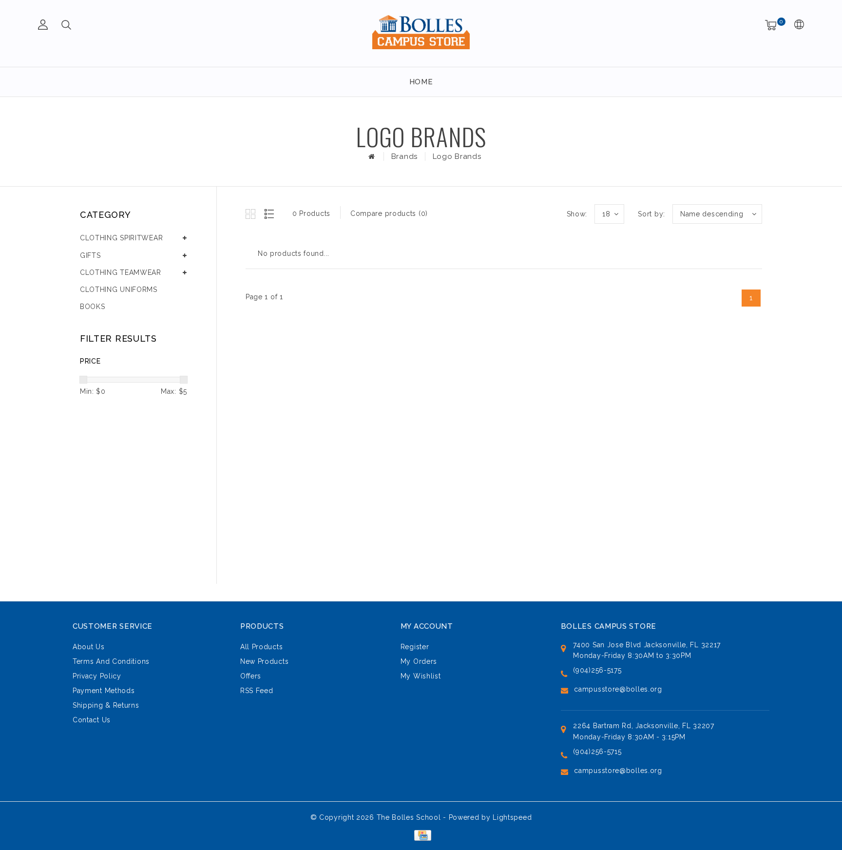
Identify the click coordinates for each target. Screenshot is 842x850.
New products (264, 661)
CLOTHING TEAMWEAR (120, 272)
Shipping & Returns (106, 705)
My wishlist (421, 676)
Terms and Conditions (111, 661)
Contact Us (92, 720)
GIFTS (90, 255)
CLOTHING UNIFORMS (118, 289)
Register (415, 647)
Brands (404, 156)
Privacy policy (97, 676)
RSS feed (256, 691)
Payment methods (104, 691)
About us (89, 647)
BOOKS (92, 306)
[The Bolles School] (421, 32)
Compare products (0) (389, 213)
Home (421, 81)
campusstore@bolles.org (618, 689)
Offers (250, 676)
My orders (419, 661)
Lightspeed (512, 817)
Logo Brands (457, 156)
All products (261, 647)
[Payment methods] (421, 834)
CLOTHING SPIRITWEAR (121, 238)
